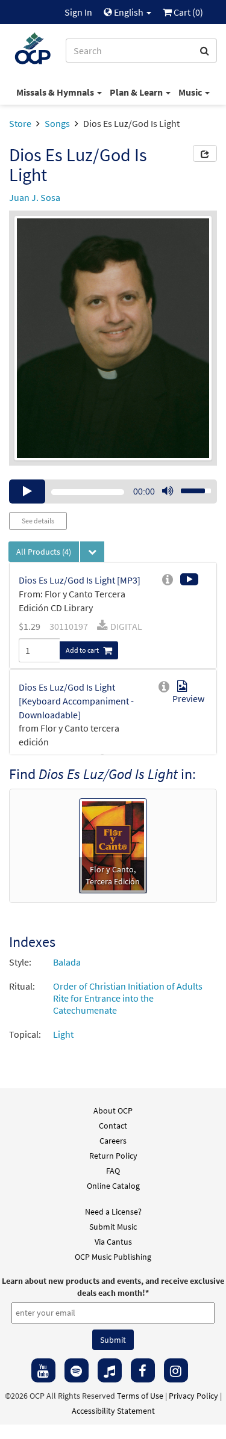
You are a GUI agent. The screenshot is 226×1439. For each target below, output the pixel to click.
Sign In (78, 12)
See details (38, 520)
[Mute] (167, 491)
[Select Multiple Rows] (92, 551)
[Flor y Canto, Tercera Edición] (113, 845)
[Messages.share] (205, 153)
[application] (113, 491)
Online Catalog (113, 1185)
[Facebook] (143, 1370)
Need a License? (113, 1211)
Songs (57, 123)
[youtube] (43, 1370)
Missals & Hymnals (56, 92)
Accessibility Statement (113, 1410)
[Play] (27, 491)
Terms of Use (140, 1395)
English (128, 12)
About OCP (113, 1110)
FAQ (113, 1170)
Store (20, 123)
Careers (113, 1140)
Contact (113, 1125)
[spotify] (76, 1370)
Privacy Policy (193, 1395)
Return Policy (113, 1155)
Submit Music (113, 1226)
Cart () (187, 12)
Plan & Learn (137, 92)
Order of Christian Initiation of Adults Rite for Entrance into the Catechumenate (127, 998)
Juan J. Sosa (34, 197)
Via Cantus (113, 1241)
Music (191, 92)
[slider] (189, 487)
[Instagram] (176, 1370)
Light (63, 1034)
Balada (67, 962)
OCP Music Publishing (113, 1256)
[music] (110, 1370)
